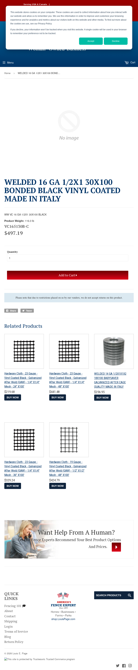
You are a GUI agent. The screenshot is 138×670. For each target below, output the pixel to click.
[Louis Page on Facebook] (124, 666)
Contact (10, 616)
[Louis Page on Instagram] (130, 666)
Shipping (10, 621)
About (8, 611)
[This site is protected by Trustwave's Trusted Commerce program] (39, 659)
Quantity (12, 251)
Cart (132, 62)
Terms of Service (16, 631)
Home (7, 73)
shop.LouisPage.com (63, 619)
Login (8, 626)
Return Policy (13, 642)
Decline (115, 41)
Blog (7, 637)
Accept (91, 41)
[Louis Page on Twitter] (117, 666)
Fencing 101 (12, 606)
